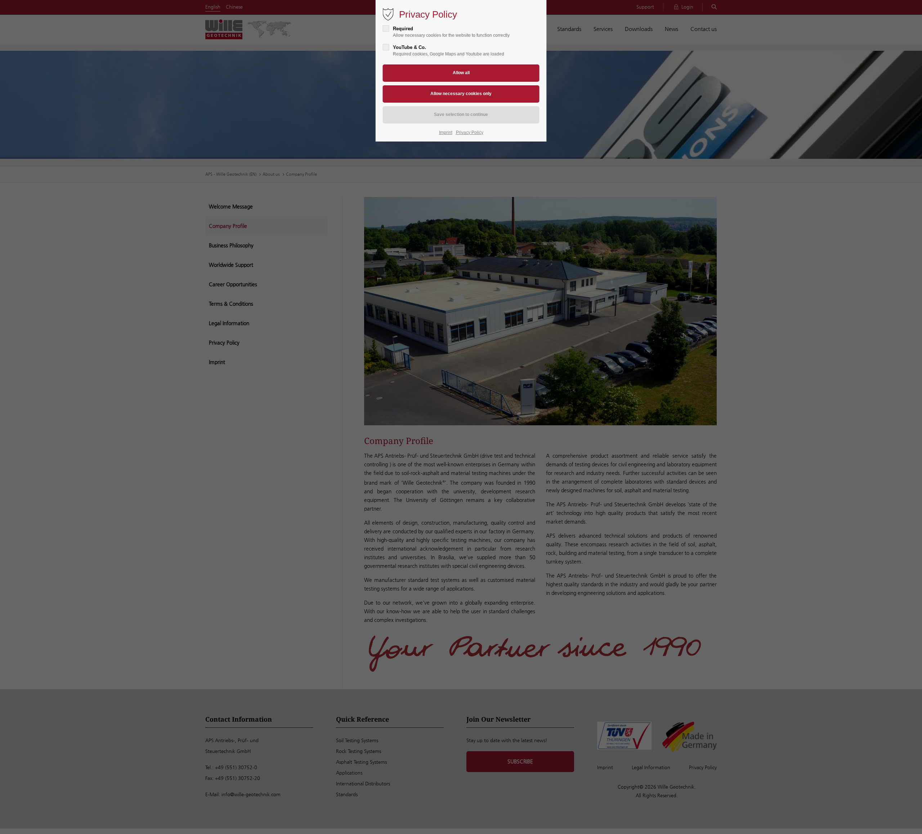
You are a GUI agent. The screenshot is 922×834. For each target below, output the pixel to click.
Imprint (445, 132)
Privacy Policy (469, 132)
